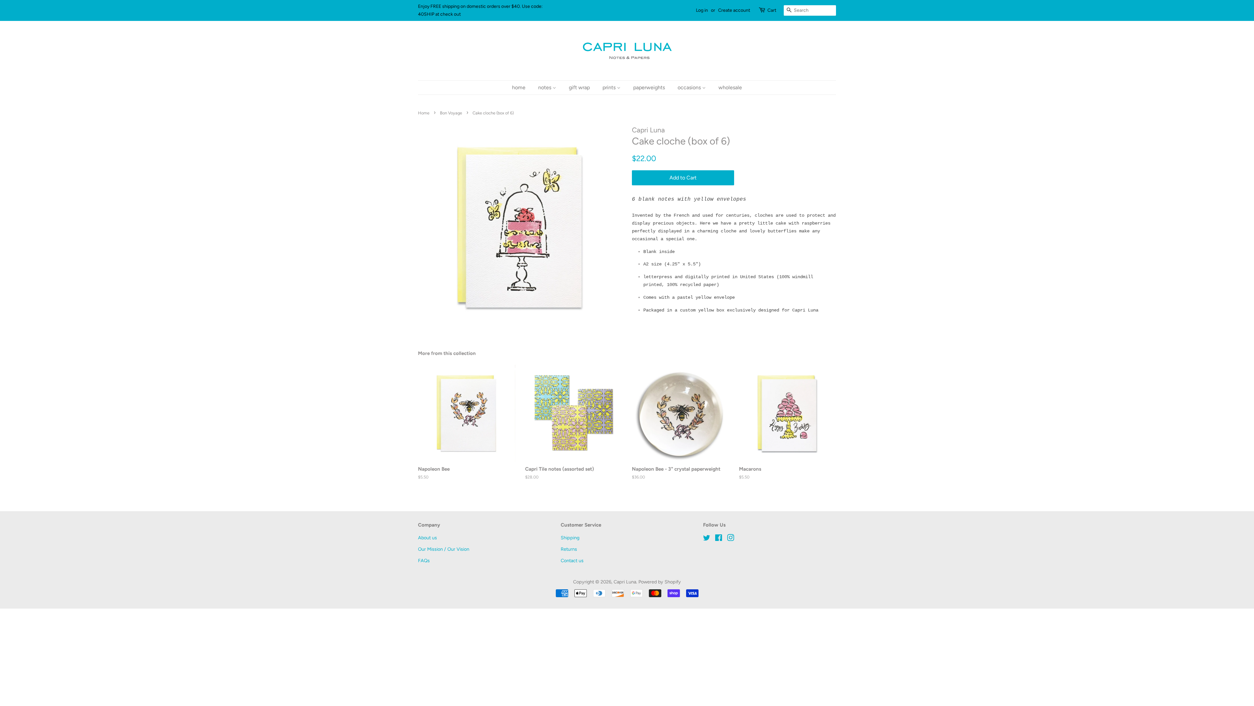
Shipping (570, 538)
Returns (569, 549)
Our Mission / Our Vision (443, 549)
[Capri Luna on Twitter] (706, 539)
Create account (734, 10)
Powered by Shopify (659, 582)
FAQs (424, 560)
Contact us (572, 560)
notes (545, 87)
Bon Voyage (451, 112)
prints (610, 87)
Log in (702, 10)
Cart (771, 10)
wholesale (730, 87)
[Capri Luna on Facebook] (718, 539)
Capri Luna (625, 582)
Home (423, 112)
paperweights (649, 87)
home (518, 87)
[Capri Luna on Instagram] (730, 539)
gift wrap (579, 87)
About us (427, 538)
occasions (690, 87)
